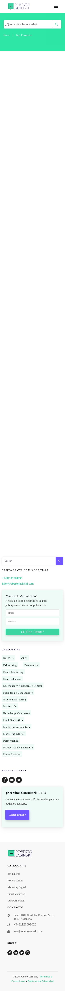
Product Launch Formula (18, 747)
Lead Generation (13, 720)
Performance (10, 740)
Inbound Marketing (14, 699)
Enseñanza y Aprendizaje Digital (22, 686)
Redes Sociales (12, 754)
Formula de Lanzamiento (18, 692)
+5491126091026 (25, 924)
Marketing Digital (14, 734)
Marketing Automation (16, 727)
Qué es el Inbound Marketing (28, 533)
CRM (24, 658)
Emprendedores (12, 679)
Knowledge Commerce (16, 713)
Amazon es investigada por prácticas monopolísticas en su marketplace (29, 413)
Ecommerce (31, 665)
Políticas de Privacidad (41, 981)
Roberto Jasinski (15, 98)
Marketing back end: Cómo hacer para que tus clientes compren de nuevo (31, 229)
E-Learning (10, 665)
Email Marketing (13, 672)
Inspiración (10, 706)
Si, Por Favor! (32, 632)
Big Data (8, 658)
